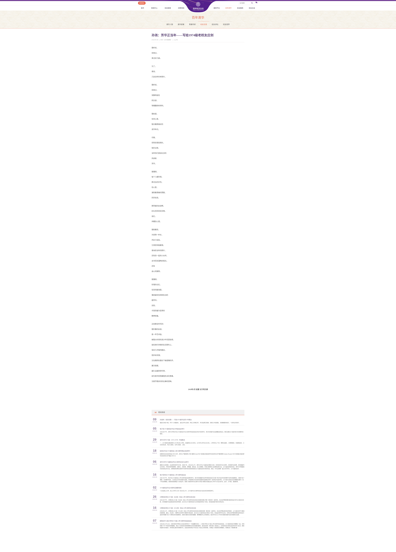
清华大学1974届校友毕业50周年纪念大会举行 (174, 462)
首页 (142, 8)
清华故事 (181, 24)
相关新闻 (161, 412)
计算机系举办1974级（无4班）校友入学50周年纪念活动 (177, 497)
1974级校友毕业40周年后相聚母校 (171, 488)
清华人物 (169, 24)
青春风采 (192, 24)
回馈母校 (181, 8)
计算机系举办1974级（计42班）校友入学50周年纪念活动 (178, 508)
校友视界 (226, 24)
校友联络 (168, 8)
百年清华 (228, 8)
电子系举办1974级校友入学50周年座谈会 (173, 475)
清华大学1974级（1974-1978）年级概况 (172, 440)
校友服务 (240, 8)
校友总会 (252, 8)
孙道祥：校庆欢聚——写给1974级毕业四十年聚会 (176, 420)
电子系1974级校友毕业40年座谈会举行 (172, 429)
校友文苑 (203, 24)
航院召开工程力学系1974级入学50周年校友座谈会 (176, 521)
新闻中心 (154, 8)
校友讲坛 (215, 24)
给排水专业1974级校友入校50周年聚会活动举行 (175, 451)
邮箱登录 (141, 3)
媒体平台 (217, 8)
